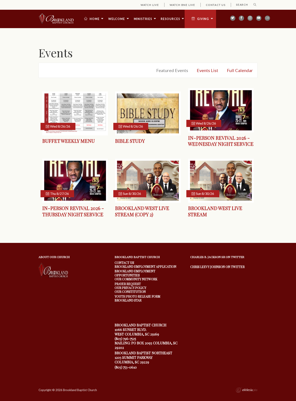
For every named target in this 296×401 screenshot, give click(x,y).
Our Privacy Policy (130, 288)
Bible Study (130, 141)
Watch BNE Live (182, 4)
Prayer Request (128, 284)
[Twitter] (232, 18)
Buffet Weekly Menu (68, 141)
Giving (203, 19)
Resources (170, 19)
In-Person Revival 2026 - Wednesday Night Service (221, 141)
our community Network (136, 279)
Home (95, 19)
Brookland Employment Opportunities (135, 273)
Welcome (116, 19)
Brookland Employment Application (145, 267)
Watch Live (150, 4)
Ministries (143, 19)
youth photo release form (137, 296)
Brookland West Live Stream (215, 211)
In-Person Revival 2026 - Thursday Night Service (73, 211)
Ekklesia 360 (246, 390)
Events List (207, 70)
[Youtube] (258, 18)
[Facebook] (241, 18)
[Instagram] (250, 18)
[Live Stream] (267, 18)
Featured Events (172, 70)
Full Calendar (240, 70)
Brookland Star (128, 300)
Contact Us (216, 4)
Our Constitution (130, 292)
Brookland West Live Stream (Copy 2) (142, 211)
